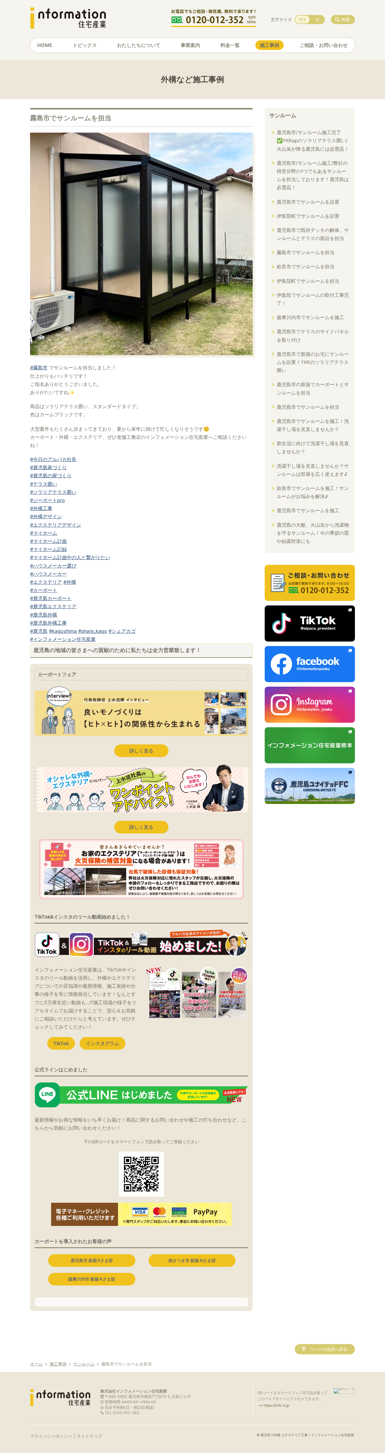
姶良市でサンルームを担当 (305, 266)
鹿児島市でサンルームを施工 (308, 510)
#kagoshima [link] (63, 631)
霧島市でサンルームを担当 (305, 252)
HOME (44, 45)
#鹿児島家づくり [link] (48, 467)
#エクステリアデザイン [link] (55, 525)
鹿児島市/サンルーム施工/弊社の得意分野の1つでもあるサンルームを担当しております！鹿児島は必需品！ (313, 175)
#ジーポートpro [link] (47, 500)
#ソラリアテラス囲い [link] (53, 492)
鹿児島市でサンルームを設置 (308, 202)
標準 (302, 19)
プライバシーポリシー (51, 1436)
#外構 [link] (69, 582)
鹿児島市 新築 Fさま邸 (92, 1260)
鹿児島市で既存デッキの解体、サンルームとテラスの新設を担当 (313, 234)
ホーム (36, 1363)
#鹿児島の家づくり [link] (51, 476)
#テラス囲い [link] (43, 484)
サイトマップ (89, 1436)
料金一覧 (230, 45)
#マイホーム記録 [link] (48, 549)
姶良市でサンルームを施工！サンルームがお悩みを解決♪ (313, 492)
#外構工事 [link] (41, 508)
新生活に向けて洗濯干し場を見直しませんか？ (313, 447)
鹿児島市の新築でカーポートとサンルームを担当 (313, 388)
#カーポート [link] (43, 590)
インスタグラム (102, 1043)
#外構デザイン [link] (46, 516)
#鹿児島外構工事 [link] (48, 623)
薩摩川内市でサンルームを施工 (310, 317)
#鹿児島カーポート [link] (51, 598)
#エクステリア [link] (46, 582)
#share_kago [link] (92, 631)
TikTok (61, 1043)
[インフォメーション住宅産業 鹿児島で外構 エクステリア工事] (68, 18)
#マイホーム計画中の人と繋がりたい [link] (70, 557)
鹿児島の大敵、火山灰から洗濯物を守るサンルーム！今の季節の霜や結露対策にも (313, 533)
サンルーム (282, 115)
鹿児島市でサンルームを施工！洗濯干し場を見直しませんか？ (313, 425)
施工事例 (269, 45)
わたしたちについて (138, 45)
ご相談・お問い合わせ (324, 45)
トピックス (85, 45)
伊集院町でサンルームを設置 (308, 216)
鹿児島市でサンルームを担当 (308, 407)
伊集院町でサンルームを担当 (308, 281)
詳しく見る (141, 751)
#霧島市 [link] (39, 368)
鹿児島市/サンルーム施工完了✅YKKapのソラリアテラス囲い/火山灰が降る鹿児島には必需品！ (313, 140)
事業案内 (190, 45)
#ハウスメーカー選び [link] (53, 566)
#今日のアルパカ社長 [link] (53, 459)
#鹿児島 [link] (39, 631)
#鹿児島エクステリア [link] (53, 606)
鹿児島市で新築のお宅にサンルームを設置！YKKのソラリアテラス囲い (313, 362)
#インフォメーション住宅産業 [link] (63, 639)
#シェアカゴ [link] (122, 631)
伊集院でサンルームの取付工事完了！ (313, 299)
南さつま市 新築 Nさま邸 (192, 1260)
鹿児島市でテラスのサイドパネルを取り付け (313, 335)
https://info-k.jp (276, 1405)
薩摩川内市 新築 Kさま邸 (91, 1279)
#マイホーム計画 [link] (48, 541)
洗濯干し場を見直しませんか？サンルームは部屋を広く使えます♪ (313, 470)
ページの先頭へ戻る (328, 1349)
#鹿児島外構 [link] (43, 615)
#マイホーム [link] (43, 533)
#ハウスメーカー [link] (48, 574)
